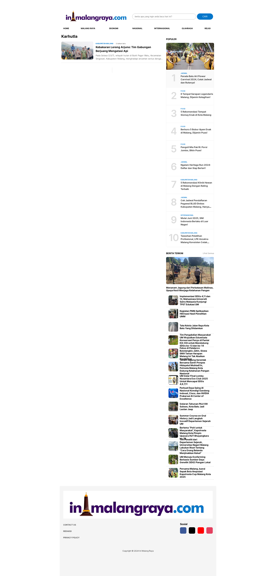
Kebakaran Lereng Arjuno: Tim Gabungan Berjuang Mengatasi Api (123, 49)
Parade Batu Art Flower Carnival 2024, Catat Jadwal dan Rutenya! (196, 79)
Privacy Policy (71, 537)
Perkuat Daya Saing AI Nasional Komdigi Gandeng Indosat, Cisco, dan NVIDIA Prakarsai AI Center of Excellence (194, 393)
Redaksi (67, 531)
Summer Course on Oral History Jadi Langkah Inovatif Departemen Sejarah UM (195, 419)
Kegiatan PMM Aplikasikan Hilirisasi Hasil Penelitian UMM (194, 314)
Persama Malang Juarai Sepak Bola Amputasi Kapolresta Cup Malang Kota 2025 (195, 472)
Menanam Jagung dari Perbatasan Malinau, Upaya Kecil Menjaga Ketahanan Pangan (189, 289)
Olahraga (187, 28)
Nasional (137, 28)
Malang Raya (88, 28)
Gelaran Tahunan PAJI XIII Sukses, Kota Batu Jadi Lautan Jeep (194, 406)
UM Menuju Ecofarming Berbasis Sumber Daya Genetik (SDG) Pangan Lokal (195, 459)
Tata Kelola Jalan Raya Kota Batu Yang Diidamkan (194, 327)
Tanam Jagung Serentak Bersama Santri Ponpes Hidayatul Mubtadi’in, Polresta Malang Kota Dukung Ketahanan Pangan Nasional (194, 366)
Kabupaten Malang (104, 43)
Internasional (162, 28)
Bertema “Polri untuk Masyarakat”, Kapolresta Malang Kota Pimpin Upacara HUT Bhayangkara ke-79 (194, 433)
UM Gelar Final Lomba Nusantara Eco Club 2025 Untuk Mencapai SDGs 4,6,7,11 (194, 379)
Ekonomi (113, 28)
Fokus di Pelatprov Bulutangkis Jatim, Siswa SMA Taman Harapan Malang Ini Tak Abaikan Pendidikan (193, 353)
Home (66, 28)
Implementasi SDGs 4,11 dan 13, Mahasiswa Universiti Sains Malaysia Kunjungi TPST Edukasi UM (195, 300)
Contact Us (69, 525)
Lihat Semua (208, 253)
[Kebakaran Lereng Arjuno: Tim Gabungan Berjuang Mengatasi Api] (78, 50)
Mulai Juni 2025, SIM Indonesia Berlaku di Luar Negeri (194, 221)
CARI (205, 16)
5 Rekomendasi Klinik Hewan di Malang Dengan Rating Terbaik (196, 185)
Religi (208, 28)
